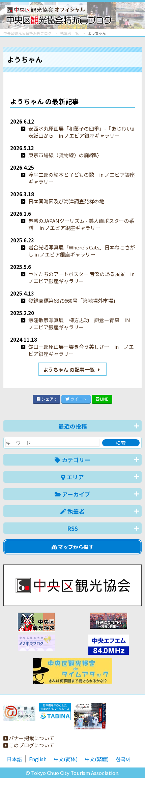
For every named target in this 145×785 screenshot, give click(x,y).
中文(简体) (66, 758)
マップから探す (75, 546)
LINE (103, 399)
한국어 (123, 758)
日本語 (14, 758)
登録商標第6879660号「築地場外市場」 (73, 300)
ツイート (78, 399)
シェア (48, 399)
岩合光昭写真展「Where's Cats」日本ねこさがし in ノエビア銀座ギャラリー (81, 251)
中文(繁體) (97, 758)
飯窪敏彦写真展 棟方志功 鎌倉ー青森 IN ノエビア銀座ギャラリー (79, 323)
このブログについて (31, 745)
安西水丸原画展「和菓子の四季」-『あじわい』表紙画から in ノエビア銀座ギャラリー (81, 132)
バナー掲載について (31, 738)
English (38, 758)
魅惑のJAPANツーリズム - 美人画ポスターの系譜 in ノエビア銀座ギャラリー (81, 224)
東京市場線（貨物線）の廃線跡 (63, 155)
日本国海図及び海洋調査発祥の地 (66, 201)
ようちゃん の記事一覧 (69, 369)
